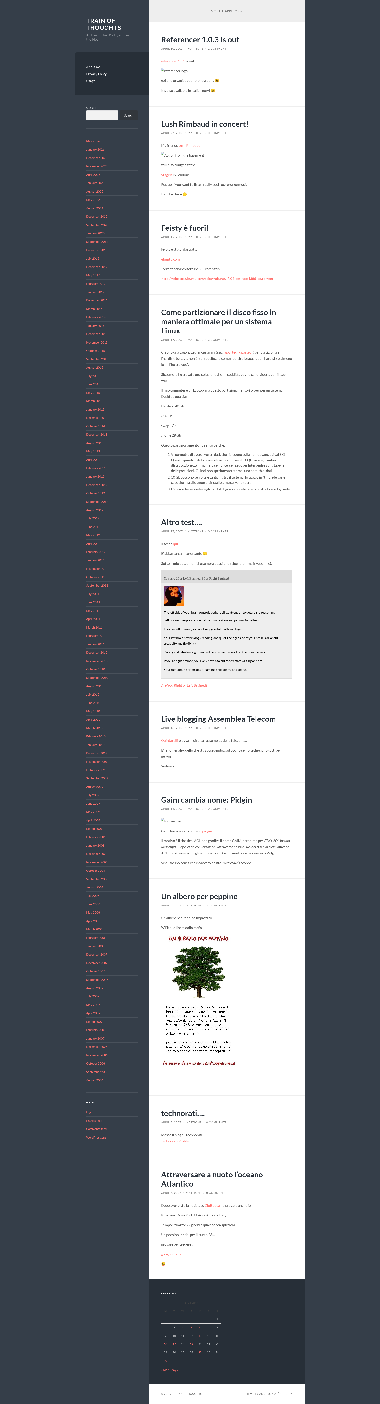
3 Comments (218, 339)
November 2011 (97, 568)
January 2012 (95, 560)
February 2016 (96, 317)
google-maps (171, 1254)
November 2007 (97, 963)
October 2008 (95, 870)
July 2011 (92, 594)
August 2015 (94, 367)
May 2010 (93, 711)
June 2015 (93, 384)
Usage (90, 81)
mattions (195, 48)
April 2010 (93, 719)
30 (165, 1360)
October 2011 (95, 577)
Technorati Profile (175, 1141)
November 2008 (97, 862)
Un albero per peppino (199, 896)
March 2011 (94, 627)
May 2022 (93, 199)
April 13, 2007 (172, 808)
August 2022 (94, 191)
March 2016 (94, 309)
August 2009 (94, 786)
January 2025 (95, 183)
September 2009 (97, 778)
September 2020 (97, 225)
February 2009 (96, 837)
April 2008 (93, 921)
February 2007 (96, 1030)
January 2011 (95, 644)
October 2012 (95, 493)
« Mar (165, 1370)
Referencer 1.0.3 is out (200, 39)
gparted (231, 352)
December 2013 (96, 434)
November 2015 (97, 342)
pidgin (207, 831)
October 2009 (95, 770)
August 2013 (94, 443)
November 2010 (97, 661)
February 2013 (96, 468)
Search (92, 108)
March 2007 (94, 1021)
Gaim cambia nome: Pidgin (206, 799)
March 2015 (94, 401)
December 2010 (96, 652)
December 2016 (96, 300)
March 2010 (94, 728)
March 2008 (94, 929)
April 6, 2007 (171, 905)
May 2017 (93, 275)
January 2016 (95, 325)
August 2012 (94, 510)
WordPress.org (96, 1137)
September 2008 (97, 879)
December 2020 (96, 216)
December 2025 (96, 158)
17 (174, 1344)
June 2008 (93, 904)
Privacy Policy (96, 74)
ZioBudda (212, 1205)
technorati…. (183, 1113)
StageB (166, 175)
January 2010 (95, 745)
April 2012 (93, 543)
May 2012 (93, 535)
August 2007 (94, 988)
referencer (169, 61)
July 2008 (92, 895)
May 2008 (93, 912)
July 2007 (92, 996)
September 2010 (97, 677)
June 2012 (93, 527)
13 (199, 1335)
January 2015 (95, 409)
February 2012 (96, 552)
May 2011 (93, 610)
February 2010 (96, 736)
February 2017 (96, 283)
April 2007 (93, 1013)
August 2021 (94, 208)
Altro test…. (181, 522)
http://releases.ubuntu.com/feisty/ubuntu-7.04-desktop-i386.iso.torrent (217, 278)
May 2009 (93, 812)
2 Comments (216, 905)
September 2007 (97, 979)
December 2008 (96, 853)
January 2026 (95, 149)
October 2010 (95, 669)
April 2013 (93, 459)
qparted (245, 352)
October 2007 (95, 971)
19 (191, 1344)
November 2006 (97, 1055)
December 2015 (96, 334)
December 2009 (96, 753)
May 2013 (93, 451)
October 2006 (95, 1063)
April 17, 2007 (172, 339)
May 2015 (93, 392)
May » (174, 1370)
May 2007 (93, 1004)
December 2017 (96, 267)
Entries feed (94, 1120)
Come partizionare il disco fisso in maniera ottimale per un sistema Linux (218, 321)
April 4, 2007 (171, 1192)
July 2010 (92, 694)
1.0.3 (181, 61)
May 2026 (93, 141)
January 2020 (95, 233)
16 (165, 1344)
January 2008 (95, 946)
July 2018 (92, 258)
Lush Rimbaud (189, 145)
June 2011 (93, 602)
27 (199, 1352)
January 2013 (95, 476)
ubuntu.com (170, 259)
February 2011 (96, 635)
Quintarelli (169, 740)
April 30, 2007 (172, 48)
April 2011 (93, 619)
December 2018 (96, 250)
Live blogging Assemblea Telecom (218, 718)
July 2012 (92, 518)
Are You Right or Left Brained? (184, 685)
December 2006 (96, 1046)
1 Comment (217, 48)
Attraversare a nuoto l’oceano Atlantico (212, 1179)
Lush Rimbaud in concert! (205, 123)
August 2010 (94, 686)
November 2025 (97, 166)
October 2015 (95, 350)
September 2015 (97, 359)
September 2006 (97, 1072)
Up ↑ (289, 1393)
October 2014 (95, 426)
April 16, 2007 (172, 728)
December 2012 (96, 485)
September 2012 (97, 501)
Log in (90, 1112)
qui (175, 544)
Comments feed (96, 1129)
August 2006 (94, 1080)
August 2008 (94, 887)
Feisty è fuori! (185, 227)
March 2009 (94, 828)
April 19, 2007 (172, 237)
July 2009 (92, 795)
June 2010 (93, 703)
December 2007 (96, 954)
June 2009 (93, 803)
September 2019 (97, 241)
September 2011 (97, 585)
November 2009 (97, 761)
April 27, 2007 (172, 133)
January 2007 (95, 1038)
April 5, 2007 (171, 1122)
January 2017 (95, 292)
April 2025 (93, 174)
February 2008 (96, 937)
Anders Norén (270, 1393)
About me (93, 67)
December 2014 (96, 417)
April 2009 (93, 820)
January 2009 (95, 845)
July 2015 (92, 376)
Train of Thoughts (103, 24)
